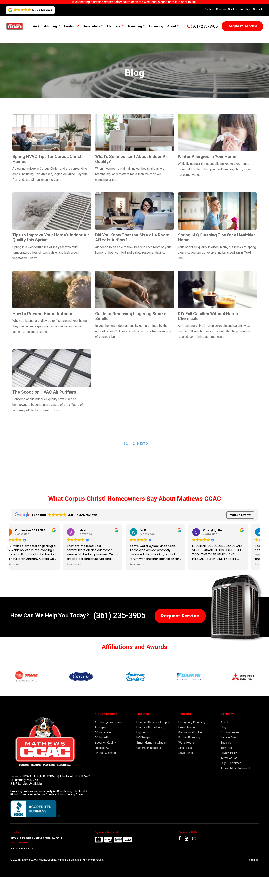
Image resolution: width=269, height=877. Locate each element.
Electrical (114, 26)
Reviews (221, 9)
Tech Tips (227, 747)
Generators (91, 26)
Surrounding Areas (71, 794)
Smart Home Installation (151, 742)
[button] (11, 547)
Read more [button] (22, 564)
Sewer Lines (186, 752)
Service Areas (229, 737)
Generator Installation (149, 747)
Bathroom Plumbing (190, 732)
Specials (258, 9)
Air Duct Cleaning (105, 752)
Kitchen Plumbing (189, 737)
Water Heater (186, 742)
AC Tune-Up (102, 737)
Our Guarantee (230, 732)
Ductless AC (102, 747)
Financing (156, 26)
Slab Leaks (185, 747)
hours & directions (20, 848)
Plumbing (135, 26)
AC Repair (101, 727)
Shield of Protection (239, 9)
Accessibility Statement (235, 768)
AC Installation (103, 732)
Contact (209, 9)
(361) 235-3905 (119, 615)
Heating (70, 26)
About (171, 26)
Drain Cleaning (187, 727)
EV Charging (144, 737)
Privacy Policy (229, 752)
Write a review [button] (240, 515)
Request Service (242, 26)
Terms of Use (229, 758)
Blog (223, 727)
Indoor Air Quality (105, 742)
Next (141, 444)
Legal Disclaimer (231, 763)
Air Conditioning (45, 26)
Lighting (141, 732)
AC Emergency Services (109, 722)
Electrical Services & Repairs (153, 722)
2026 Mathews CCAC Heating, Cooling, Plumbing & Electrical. (48, 859)
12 (132, 444)
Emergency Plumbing (191, 722)
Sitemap (254, 859)
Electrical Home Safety (150, 727)
